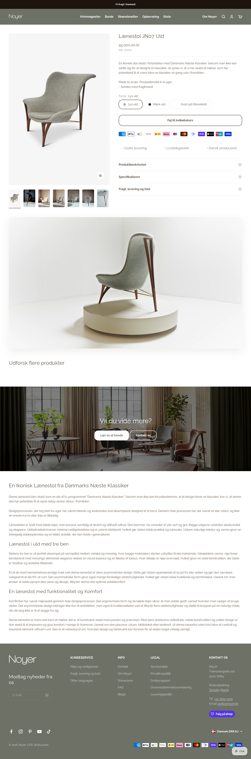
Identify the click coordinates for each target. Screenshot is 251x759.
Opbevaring (150, 16)
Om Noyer (209, 16)
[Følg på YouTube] (39, 731)
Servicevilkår (159, 666)
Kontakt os (143, 435)
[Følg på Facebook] (11, 731)
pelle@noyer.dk (228, 704)
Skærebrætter (128, 16)
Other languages (81, 680)
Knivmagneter (90, 16)
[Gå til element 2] (29, 199)
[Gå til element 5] (73, 199)
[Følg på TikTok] (48, 731)
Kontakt (123, 666)
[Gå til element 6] (88, 199)
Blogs (122, 694)
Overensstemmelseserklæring (171, 687)
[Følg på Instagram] (20, 731)
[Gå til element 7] (103, 199)
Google (214, 690)
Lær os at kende (111, 435)
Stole (167, 16)
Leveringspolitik (161, 694)
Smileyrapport (160, 680)
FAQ (120, 687)
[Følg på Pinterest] (30, 731)
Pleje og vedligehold (84, 666)
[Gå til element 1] (15, 199)
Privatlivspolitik (161, 673)
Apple (225, 690)
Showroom (125, 680)
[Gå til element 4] (59, 199)
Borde (109, 16)
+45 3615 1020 (223, 699)
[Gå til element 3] (44, 199)
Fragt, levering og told (85, 673)
